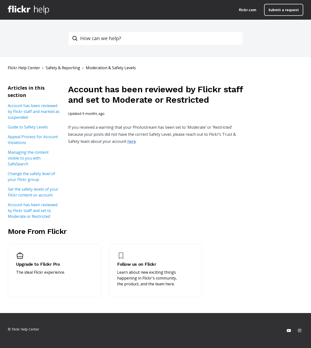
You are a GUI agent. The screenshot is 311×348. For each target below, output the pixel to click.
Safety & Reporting (63, 67)
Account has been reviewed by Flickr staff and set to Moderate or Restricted (32, 210)
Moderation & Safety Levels (111, 67)
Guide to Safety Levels (28, 127)
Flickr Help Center (24, 67)
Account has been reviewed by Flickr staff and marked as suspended (34, 111)
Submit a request (283, 10)
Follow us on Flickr (136, 264)
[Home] (28, 10)
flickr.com (247, 10)
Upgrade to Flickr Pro (38, 264)
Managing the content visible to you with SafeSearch (28, 158)
